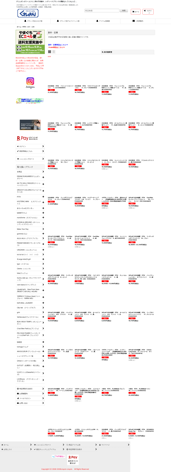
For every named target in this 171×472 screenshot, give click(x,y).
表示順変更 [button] (108, 52)
